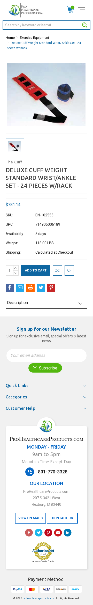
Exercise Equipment (34, 38)
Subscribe (47, 368)
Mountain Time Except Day (46, 461)
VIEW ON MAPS (30, 518)
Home (10, 38)
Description (17, 302)
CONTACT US (62, 518)
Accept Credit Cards (43, 561)
